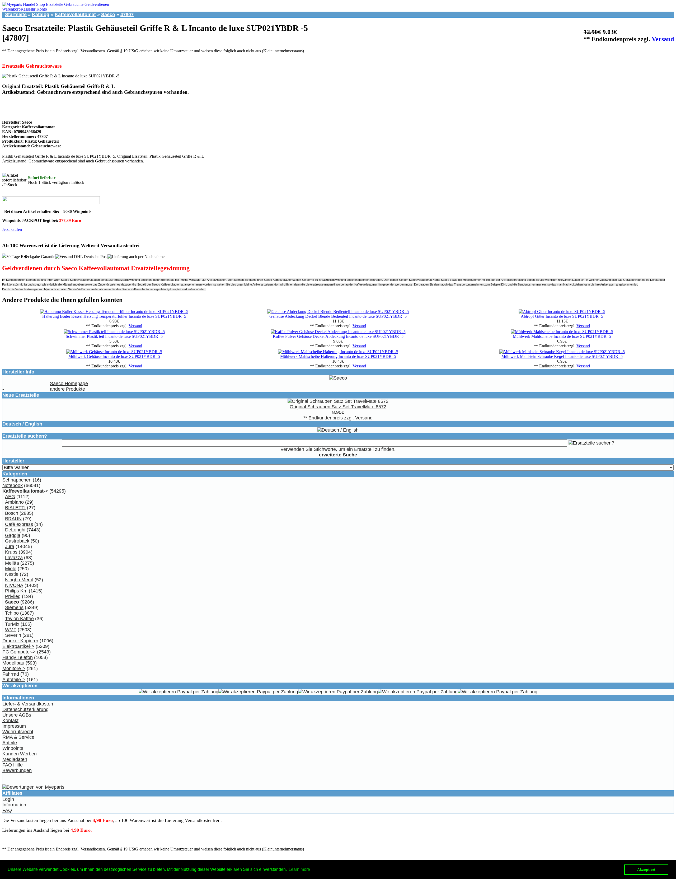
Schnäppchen (16, 480)
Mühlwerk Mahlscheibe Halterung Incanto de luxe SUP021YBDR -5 (338, 356)
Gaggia (12, 535)
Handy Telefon (17, 657)
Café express (19, 524)
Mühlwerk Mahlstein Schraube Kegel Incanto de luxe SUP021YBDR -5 (562, 356)
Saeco (108, 14)
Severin (13, 635)
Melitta (12, 563)
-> (25, 491)
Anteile (9, 742)
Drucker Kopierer (20, 640)
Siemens (14, 607)
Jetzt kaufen (12, 229)
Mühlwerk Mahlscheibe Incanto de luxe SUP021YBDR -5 (562, 336)
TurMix (12, 624)
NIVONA (14, 585)
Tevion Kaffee (19, 618)
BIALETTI (15, 507)
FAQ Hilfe (12, 765)
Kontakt (10, 720)
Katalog (40, 14)
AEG (10, 496)
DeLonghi (15, 529)
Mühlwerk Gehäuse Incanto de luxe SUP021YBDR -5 (114, 356)
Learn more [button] (299, 869)
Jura (9, 546)
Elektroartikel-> (18, 646)
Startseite (16, 14)
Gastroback (17, 541)
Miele (10, 568)
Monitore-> (13, 668)
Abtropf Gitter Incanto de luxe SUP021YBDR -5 (562, 316)
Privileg (13, 596)
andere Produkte (67, 389)
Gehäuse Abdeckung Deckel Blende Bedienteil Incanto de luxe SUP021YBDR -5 (338, 316)
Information (14, 804)
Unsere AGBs (16, 715)
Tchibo (12, 613)
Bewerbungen (17, 770)
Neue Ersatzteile (20, 395)
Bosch (11, 513)
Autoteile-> (13, 679)
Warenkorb (11, 9)
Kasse (26, 9)
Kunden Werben (19, 753)
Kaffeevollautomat (75, 14)
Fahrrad (10, 674)
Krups (11, 552)
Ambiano (14, 502)
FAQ (7, 810)
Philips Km (16, 590)
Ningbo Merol (19, 579)
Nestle (11, 574)
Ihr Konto (39, 9)
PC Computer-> (19, 651)
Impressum (14, 726)
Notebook (12, 485)
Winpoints (12, 748)
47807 (127, 14)
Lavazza (14, 557)
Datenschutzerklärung (25, 709)
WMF (10, 629)
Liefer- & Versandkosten (27, 704)
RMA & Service (18, 737)
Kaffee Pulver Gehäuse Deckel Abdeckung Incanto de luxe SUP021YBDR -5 (338, 336)
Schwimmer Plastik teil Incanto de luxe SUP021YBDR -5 (114, 336)
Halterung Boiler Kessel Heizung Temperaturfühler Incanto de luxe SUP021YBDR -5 (114, 316)
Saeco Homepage (69, 383)
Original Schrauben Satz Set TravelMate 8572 (338, 406)
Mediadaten (14, 759)
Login (8, 799)
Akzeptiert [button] (646, 869)
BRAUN (13, 518)
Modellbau (13, 663)
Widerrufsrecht (17, 731)
